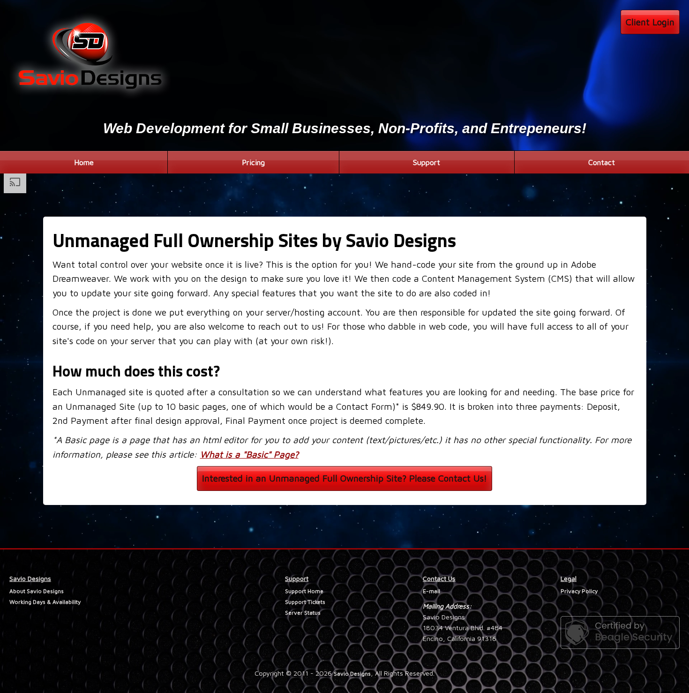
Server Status (303, 612)
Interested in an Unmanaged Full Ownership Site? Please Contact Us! (344, 478)
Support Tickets (305, 601)
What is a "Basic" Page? (249, 454)
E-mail (431, 591)
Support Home (304, 591)
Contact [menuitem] (601, 162)
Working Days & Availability (45, 601)
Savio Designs (352, 673)
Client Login (650, 21)
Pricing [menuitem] (253, 162)
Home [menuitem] (84, 162)
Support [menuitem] (426, 162)
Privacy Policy (579, 591)
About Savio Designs (36, 591)
